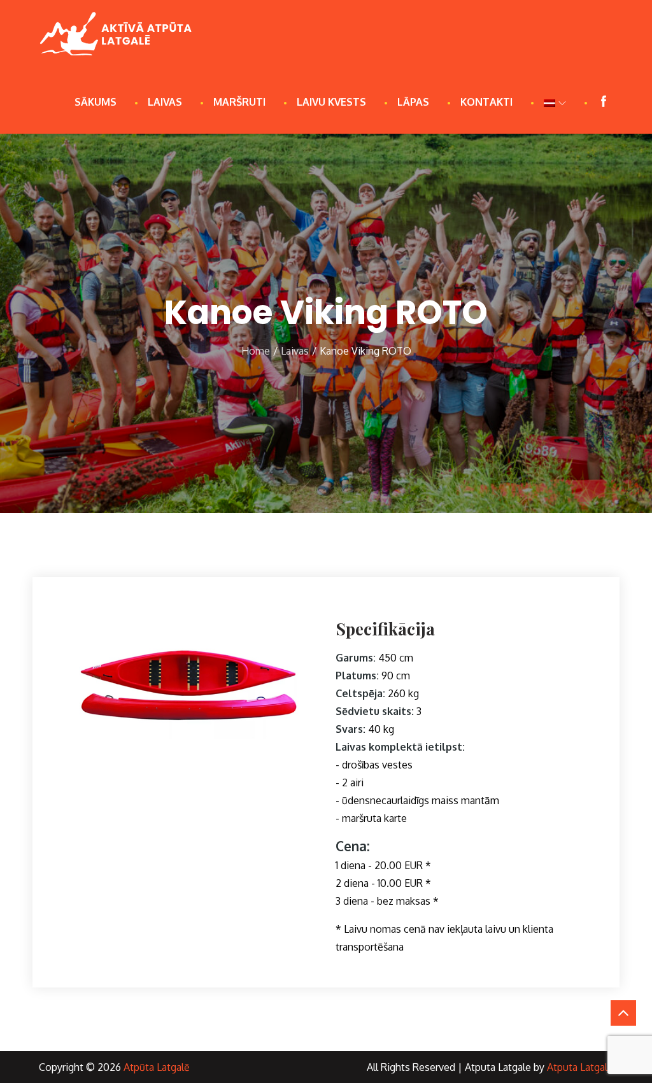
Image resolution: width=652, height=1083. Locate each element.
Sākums (95, 102)
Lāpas (413, 102)
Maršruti (239, 102)
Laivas (165, 102)
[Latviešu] (555, 102)
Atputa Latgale (580, 1067)
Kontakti (486, 102)
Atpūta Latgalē (157, 1067)
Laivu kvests (331, 102)
